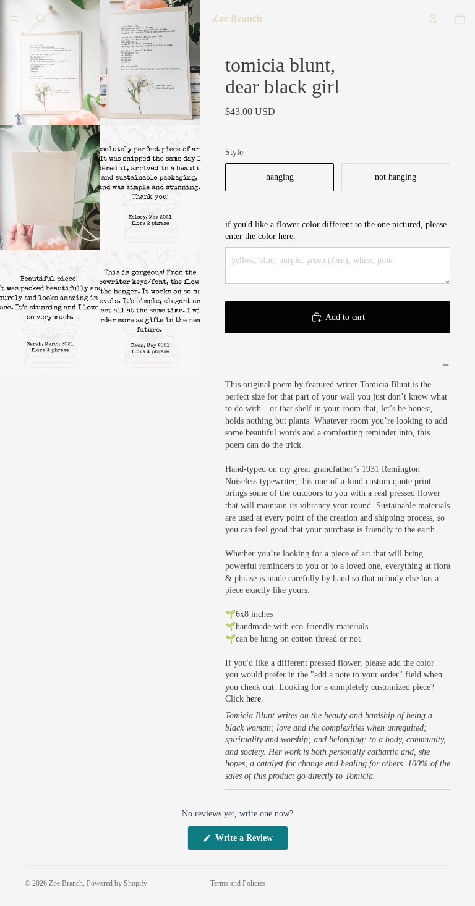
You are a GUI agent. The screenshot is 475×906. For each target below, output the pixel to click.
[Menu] (14, 18)
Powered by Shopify (117, 883)
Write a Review (250, 841)
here (253, 698)
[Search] (40, 18)
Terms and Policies (237, 883)
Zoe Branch (66, 883)
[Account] (433, 18)
